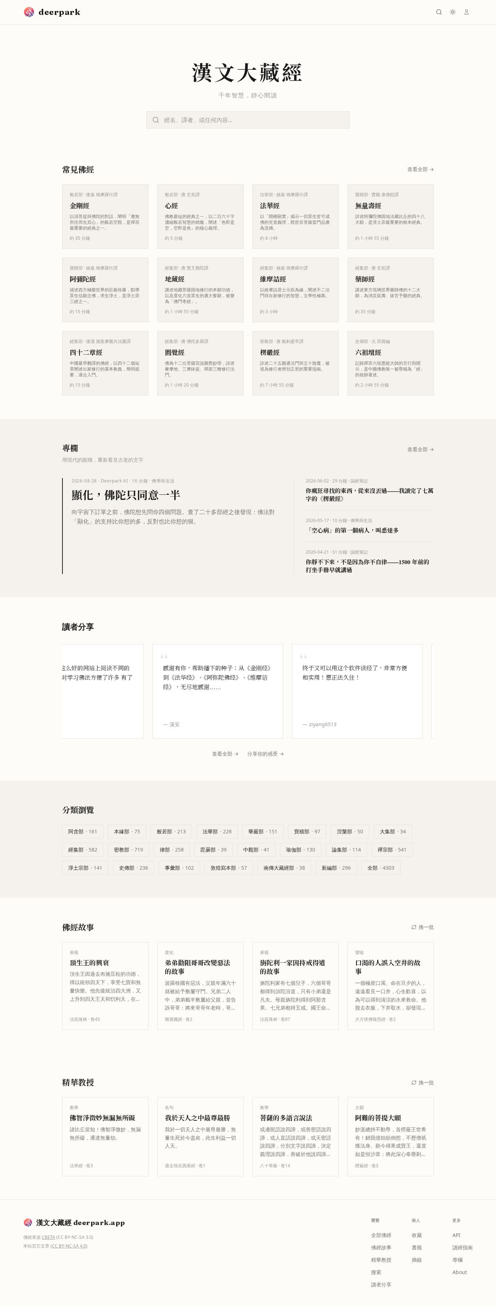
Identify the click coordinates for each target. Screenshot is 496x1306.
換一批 (426, 926)
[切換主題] (453, 12)
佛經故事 (381, 1247)
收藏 (417, 1235)
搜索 (376, 1272)
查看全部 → (225, 753)
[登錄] (466, 12)
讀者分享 (381, 1284)
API (456, 1235)
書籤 (417, 1247)
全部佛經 (381, 1235)
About (459, 1272)
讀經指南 (462, 1247)
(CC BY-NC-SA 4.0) (69, 1246)
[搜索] (439, 12)
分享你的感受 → (265, 753)
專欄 (457, 1259)
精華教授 (381, 1259)
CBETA (48, 1237)
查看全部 (420, 169)
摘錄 (417, 1259)
